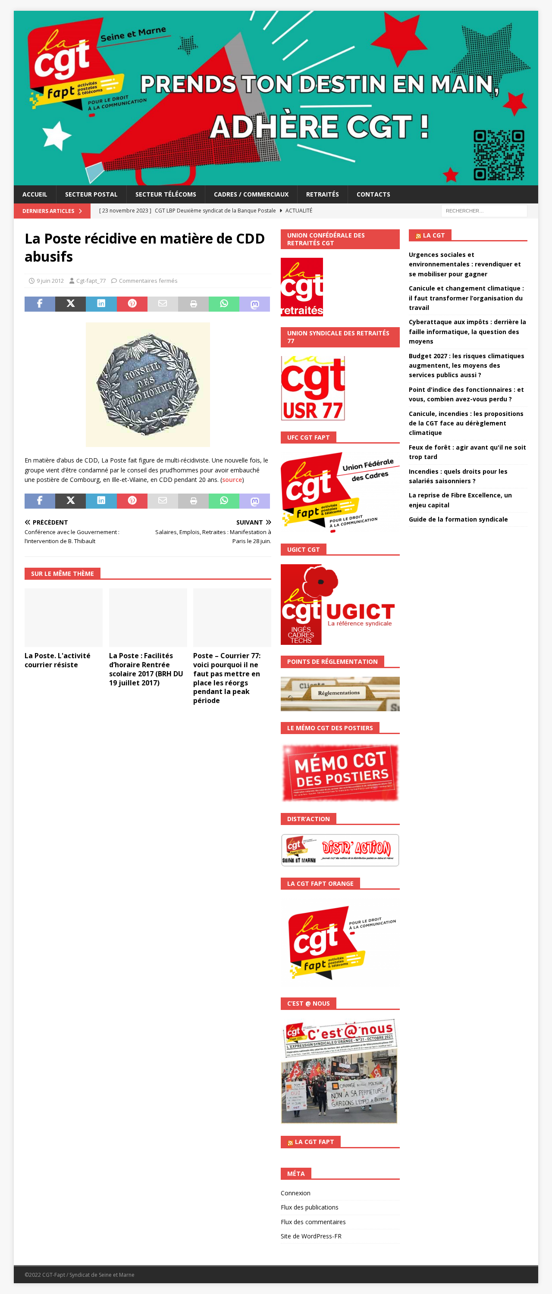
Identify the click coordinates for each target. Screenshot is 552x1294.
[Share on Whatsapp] (224, 304)
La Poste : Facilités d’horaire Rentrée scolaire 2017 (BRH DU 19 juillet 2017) (146, 669)
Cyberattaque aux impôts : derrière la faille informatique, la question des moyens (467, 331)
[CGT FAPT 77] (276, 180)
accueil (34, 194)
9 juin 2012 (50, 280)
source (232, 479)
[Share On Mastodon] (254, 304)
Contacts (373, 194)
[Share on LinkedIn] (101, 304)
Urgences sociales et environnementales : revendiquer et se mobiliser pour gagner (465, 264)
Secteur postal (91, 194)
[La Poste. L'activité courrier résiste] (64, 617)
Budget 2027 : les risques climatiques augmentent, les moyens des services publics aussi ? (466, 365)
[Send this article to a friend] (162, 304)
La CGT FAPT (314, 1142)
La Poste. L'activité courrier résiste (58, 660)
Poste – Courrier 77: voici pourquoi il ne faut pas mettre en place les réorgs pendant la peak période (226, 678)
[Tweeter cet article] (70, 304)
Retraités (322, 194)
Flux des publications (310, 1207)
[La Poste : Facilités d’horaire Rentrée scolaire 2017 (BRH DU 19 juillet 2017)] (148, 617)
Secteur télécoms (165, 194)
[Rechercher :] (484, 210)
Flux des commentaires (313, 1222)
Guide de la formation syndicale (458, 519)
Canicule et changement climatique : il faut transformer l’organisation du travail (466, 298)
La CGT (434, 235)
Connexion (295, 1193)
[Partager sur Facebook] (40, 304)
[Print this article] (193, 304)
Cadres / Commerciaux (251, 194)
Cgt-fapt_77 (91, 280)
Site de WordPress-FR (311, 1236)
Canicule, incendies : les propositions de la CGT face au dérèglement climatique (466, 423)
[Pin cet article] (132, 304)
